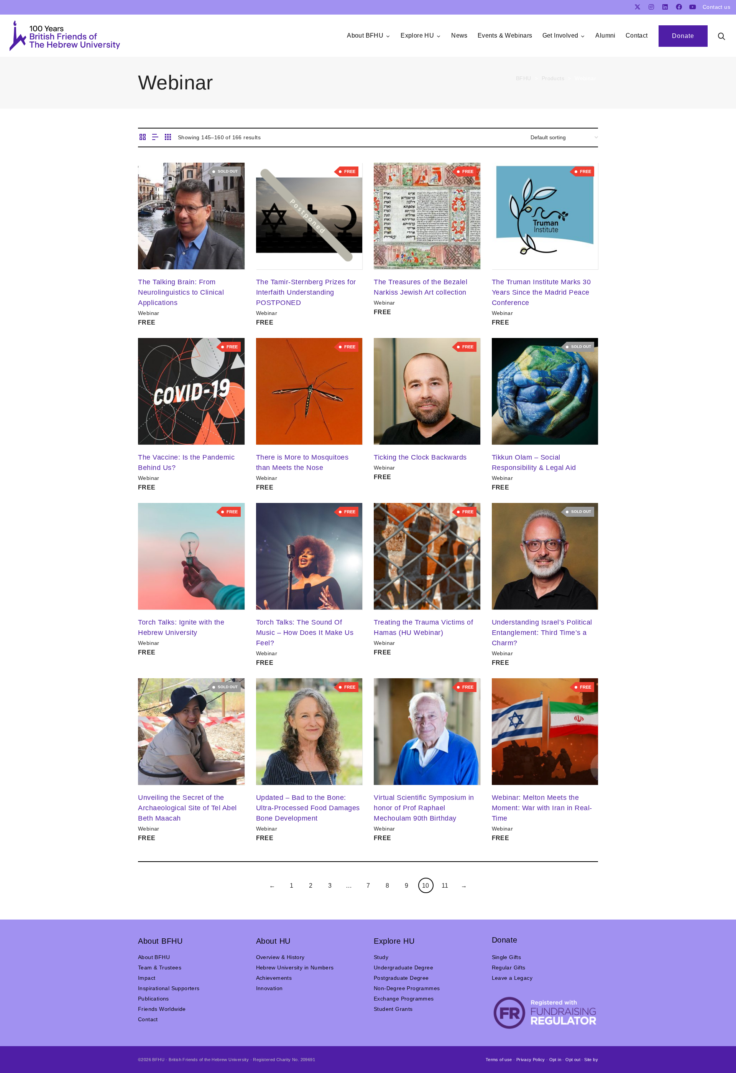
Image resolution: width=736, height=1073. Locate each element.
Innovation (269, 988)
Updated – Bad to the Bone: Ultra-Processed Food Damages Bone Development (308, 808)
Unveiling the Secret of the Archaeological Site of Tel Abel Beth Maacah (187, 808)
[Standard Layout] (142, 137)
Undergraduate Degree (403, 967)
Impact (146, 978)
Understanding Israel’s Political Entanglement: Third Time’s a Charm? (542, 632)
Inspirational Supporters (169, 988)
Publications (153, 999)
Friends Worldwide (162, 1009)
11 (445, 885)
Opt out (572, 1059)
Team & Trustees (159, 967)
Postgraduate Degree (401, 978)
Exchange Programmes (404, 999)
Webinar (148, 313)
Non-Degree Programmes (407, 988)
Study (381, 957)
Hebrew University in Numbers (295, 967)
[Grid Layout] (167, 137)
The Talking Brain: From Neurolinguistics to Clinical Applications (181, 292)
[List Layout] (155, 137)
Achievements (274, 978)
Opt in (555, 1059)
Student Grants (393, 1009)
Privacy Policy (530, 1059)
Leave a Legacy (512, 978)
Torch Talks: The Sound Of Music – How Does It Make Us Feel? (305, 632)
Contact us (716, 7)
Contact (148, 1019)
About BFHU (154, 957)
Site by (591, 1059)
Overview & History (280, 957)
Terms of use (499, 1059)
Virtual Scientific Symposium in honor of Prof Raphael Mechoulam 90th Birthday (424, 808)
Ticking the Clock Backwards (420, 457)
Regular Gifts (509, 967)
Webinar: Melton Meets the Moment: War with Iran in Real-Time (542, 808)
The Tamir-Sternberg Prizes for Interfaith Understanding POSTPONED (306, 292)
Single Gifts (506, 957)
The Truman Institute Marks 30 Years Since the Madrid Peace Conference (541, 292)
